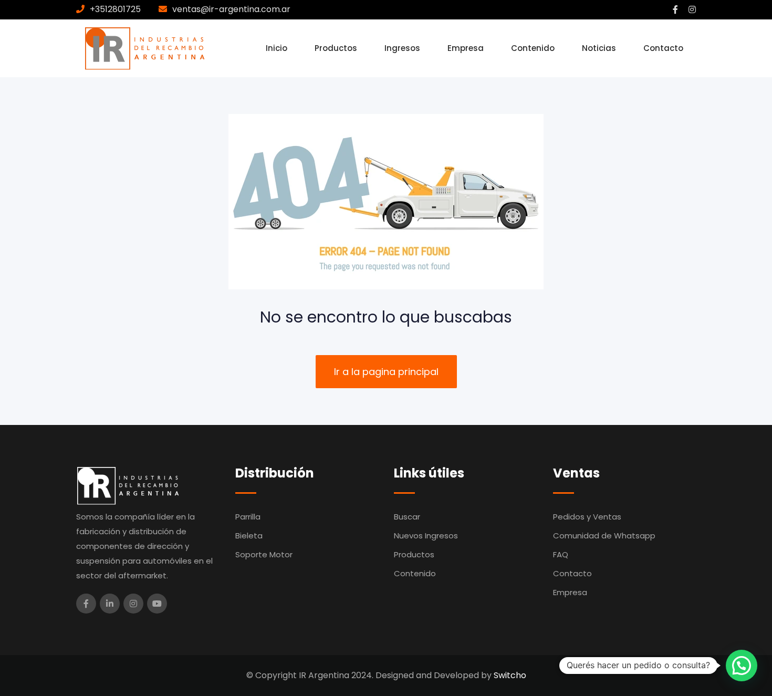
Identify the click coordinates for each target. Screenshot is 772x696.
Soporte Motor (264, 554)
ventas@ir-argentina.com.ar (231, 9)
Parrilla (247, 516)
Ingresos (402, 48)
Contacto (663, 48)
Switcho (510, 675)
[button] (741, 665)
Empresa (465, 48)
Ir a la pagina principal (386, 371)
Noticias (599, 48)
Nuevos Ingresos (426, 535)
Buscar (407, 516)
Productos (336, 48)
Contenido (533, 48)
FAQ (560, 554)
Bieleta (249, 535)
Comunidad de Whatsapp (604, 535)
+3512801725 (115, 9)
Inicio (276, 48)
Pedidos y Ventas (587, 516)
